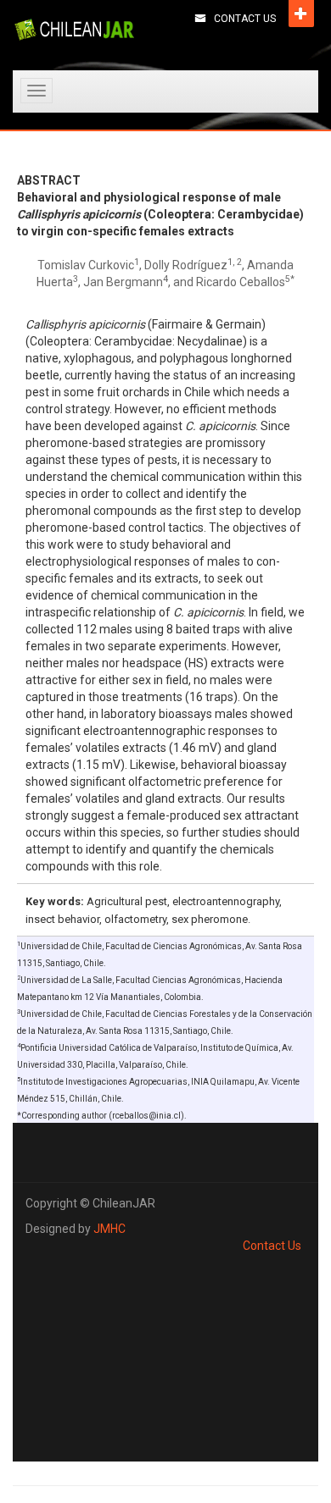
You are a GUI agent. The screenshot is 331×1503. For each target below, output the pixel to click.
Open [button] (301, 13)
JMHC (109, 1228)
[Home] (74, 29)
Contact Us (245, 19)
